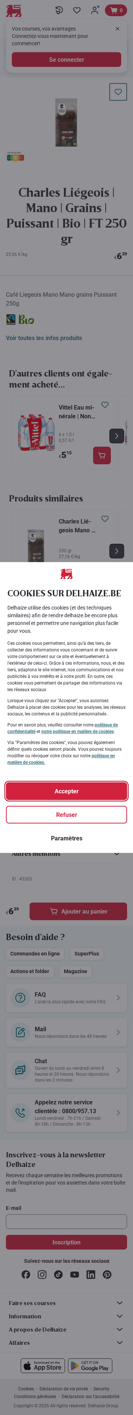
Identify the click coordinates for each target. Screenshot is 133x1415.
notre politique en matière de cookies (77, 731)
